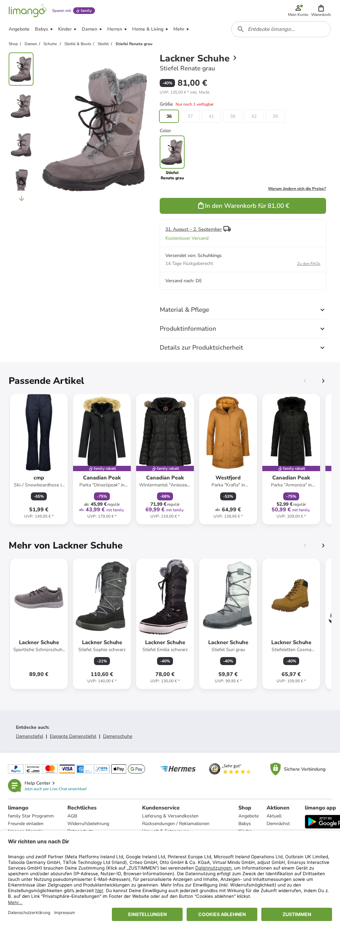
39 (275, 116)
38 (232, 116)
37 (190, 116)
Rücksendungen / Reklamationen (176, 823)
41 (211, 116)
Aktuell (274, 816)
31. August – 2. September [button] (193, 229)
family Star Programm (31, 816)
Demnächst (278, 823)
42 (254, 116)
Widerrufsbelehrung (88, 823)
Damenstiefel (29, 736)
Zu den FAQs (308, 263)
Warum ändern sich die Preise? (297, 188)
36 (169, 116)
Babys (244, 823)
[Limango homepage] (27, 11)
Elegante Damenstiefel (73, 736)
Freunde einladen (25, 823)
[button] (321, 11)
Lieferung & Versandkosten (170, 816)
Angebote (248, 816)
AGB (72, 816)
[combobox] (280, 29)
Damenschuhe (117, 736)
